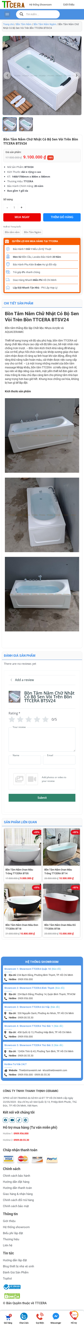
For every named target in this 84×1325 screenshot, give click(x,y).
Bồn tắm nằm (12, 232)
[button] (76, 75)
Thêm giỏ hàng (62, 217)
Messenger (56, 1323)
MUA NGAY (22, 217)
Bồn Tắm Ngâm (32, 232)
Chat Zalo (23, 1323)
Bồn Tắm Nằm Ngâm (45, 24)
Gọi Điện (40, 1323)
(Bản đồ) (56, 969)
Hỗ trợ (74, 1323)
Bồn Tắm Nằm (23, 24)
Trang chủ (8, 24)
